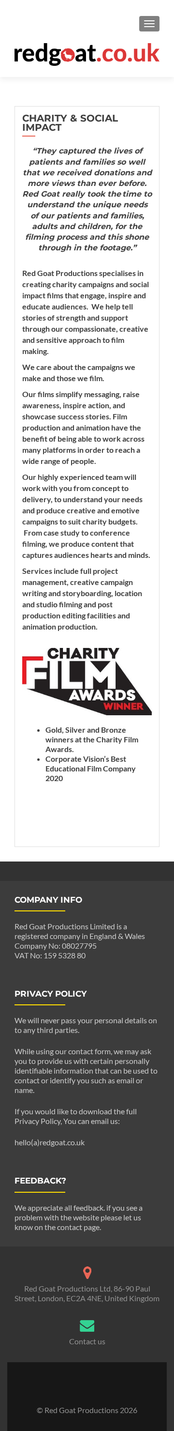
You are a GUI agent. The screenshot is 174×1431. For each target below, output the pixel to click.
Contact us (87, 1341)
